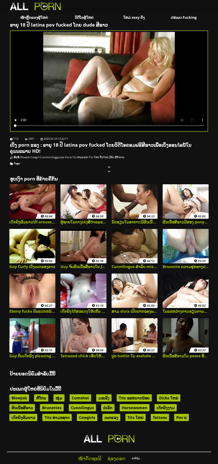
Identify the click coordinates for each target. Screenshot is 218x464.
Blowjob (25, 157)
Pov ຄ (68, 157)
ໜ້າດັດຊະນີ (89, 458)
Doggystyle (58, 157)
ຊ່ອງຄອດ (116, 458)
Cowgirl (34, 157)
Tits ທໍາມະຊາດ (80, 157)
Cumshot (45, 157)
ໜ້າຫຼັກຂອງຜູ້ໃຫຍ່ (34, 17)
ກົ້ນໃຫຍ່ (104, 157)
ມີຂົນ (111, 157)
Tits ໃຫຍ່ (94, 157)
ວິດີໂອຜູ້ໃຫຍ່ (84, 17)
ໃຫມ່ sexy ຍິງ (134, 17)
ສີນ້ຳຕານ (119, 157)
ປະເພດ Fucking (184, 17)
